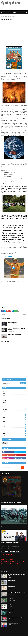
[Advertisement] (14, 35)
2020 (14, 428)
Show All (4, 566)
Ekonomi (4, 400)
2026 (14, 414)
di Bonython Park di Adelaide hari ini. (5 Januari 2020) (14, 191)
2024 (14, 419)
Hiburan (4, 402)
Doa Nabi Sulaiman (11, 580)
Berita (4, 395)
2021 (14, 426)
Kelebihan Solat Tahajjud (7, 559)
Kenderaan (5, 407)
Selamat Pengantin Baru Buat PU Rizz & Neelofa (17, 592)
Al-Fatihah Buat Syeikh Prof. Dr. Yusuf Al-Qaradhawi (16, 329)
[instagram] (8, 458)
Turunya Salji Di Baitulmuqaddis (14, 334)
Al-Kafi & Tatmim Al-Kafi (6, 554)
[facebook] (8, 452)
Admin (3, 22)
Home (2, 16)
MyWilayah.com (14, 12)
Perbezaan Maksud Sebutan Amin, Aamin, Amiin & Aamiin (17, 575)
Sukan (4, 411)
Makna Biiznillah (11, 598)
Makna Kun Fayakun (11, 586)
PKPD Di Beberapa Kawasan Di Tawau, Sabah (16, 617)
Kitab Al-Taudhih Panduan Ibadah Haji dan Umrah (12, 561)
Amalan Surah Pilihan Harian (13, 611)
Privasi (11, 630)
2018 (14, 433)
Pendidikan (5, 409)
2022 (14, 424)
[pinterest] (20, 455)
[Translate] (22, 467)
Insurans (4, 404)
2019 (14, 430)
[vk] (20, 458)
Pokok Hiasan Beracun (12, 605)
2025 (14, 417)
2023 (14, 421)
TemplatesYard (13, 633)
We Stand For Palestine (12, 322)
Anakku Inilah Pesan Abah (7, 557)
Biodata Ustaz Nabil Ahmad (13, 623)
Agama (4, 391)
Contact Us (23, 630)
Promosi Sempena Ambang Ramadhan (10, 563)
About (18, 630)
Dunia (6, 16)
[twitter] (20, 452)
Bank (4, 393)
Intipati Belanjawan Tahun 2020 (10, 543)
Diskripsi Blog (5, 630)
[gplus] (8, 455)
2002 (14, 435)
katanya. (19, 242)
